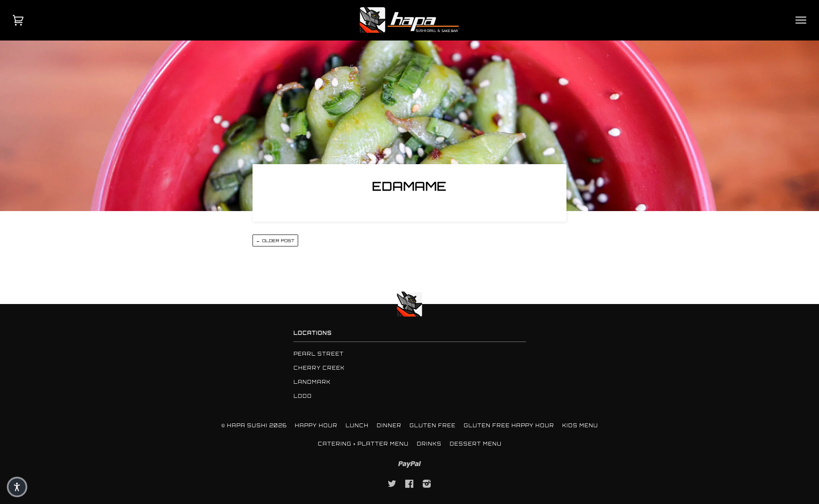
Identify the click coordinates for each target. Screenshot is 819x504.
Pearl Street (318, 354)
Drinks (429, 444)
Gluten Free (433, 426)
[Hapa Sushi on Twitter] (392, 485)
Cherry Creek (319, 368)
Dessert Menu (476, 444)
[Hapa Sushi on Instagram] (427, 485)
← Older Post (275, 240)
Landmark (312, 382)
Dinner (389, 426)
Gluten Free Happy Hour (509, 426)
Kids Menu (580, 426)
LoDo (302, 396)
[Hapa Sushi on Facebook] (409, 485)
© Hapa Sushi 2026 (254, 426)
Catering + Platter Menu (363, 444)
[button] (17, 487)
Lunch (357, 426)
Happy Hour (316, 426)
